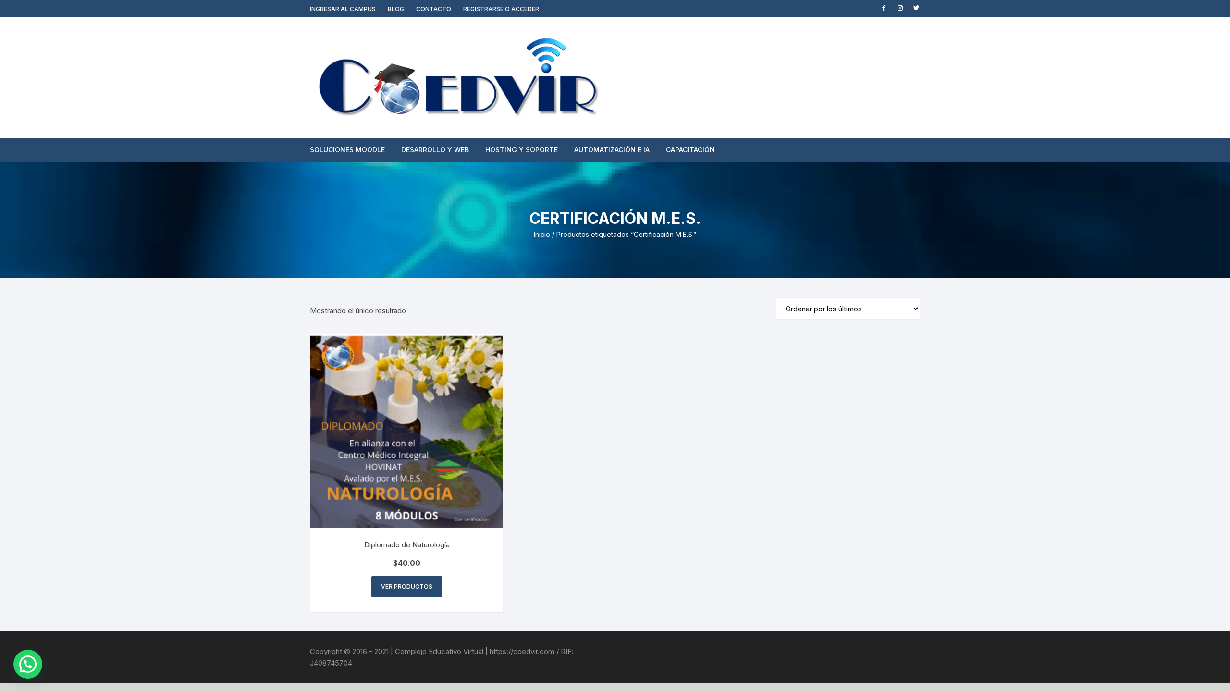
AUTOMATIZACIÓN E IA (612, 150)
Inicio (542, 234)
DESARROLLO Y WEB (435, 150)
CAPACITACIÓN (690, 150)
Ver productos (406, 586)
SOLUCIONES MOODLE (347, 150)
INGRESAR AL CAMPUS (343, 8)
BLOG (396, 8)
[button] (27, 664)
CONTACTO (433, 8)
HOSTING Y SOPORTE (521, 150)
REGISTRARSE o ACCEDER (501, 8)
